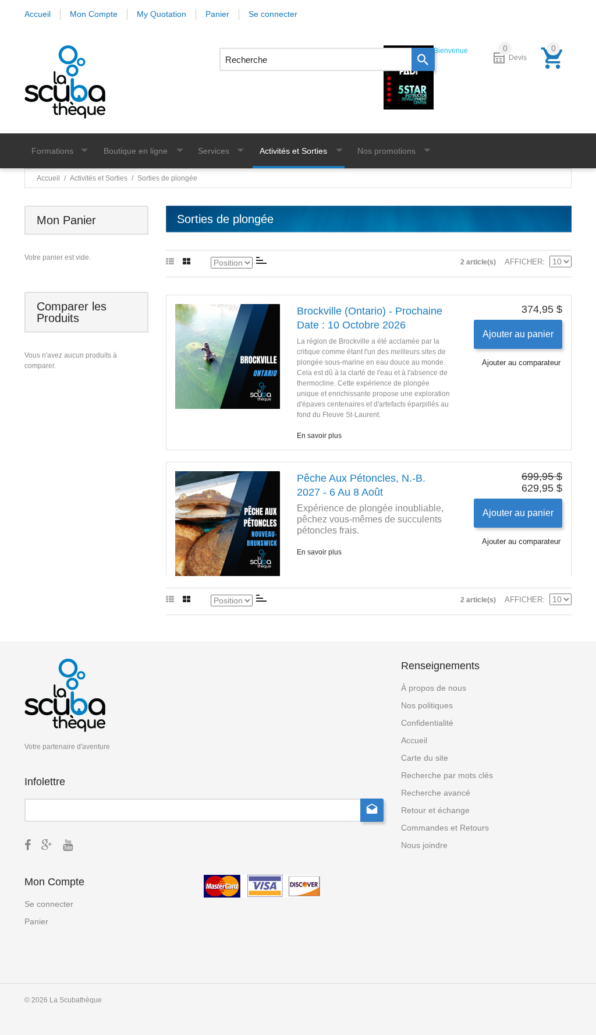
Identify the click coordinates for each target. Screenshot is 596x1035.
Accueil (37, 14)
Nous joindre (424, 845)
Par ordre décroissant (261, 260)
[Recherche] (423, 59)
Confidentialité (427, 722)
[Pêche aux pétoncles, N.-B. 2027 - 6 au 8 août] (227, 523)
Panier (217, 14)
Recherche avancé (435, 792)
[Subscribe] (372, 810)
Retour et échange (435, 810)
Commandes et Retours (445, 827)
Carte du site (424, 757)
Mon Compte (94, 14)
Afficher (523, 261)
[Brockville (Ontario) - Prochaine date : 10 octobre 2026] (227, 356)
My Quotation (161, 14)
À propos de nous (433, 688)
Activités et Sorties (98, 178)
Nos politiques (427, 705)
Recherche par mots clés (447, 775)
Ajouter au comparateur (521, 362)
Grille (186, 262)
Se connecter (273, 14)
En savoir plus (319, 436)
